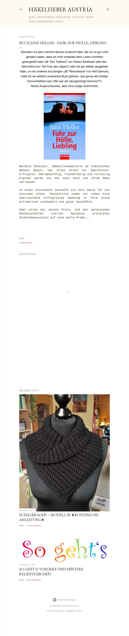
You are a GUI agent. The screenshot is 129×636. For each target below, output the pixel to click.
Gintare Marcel (72, 605)
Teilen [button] (21, 238)
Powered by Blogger (67, 599)
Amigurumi (63, 17)
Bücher (29, 242)
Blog (32, 17)
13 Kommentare (34, 525)
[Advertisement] (64, 359)
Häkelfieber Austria (61, 9)
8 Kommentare (34, 580)
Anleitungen (45, 17)
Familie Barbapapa (41, 21)
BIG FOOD (78, 17)
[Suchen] (108, 9)
